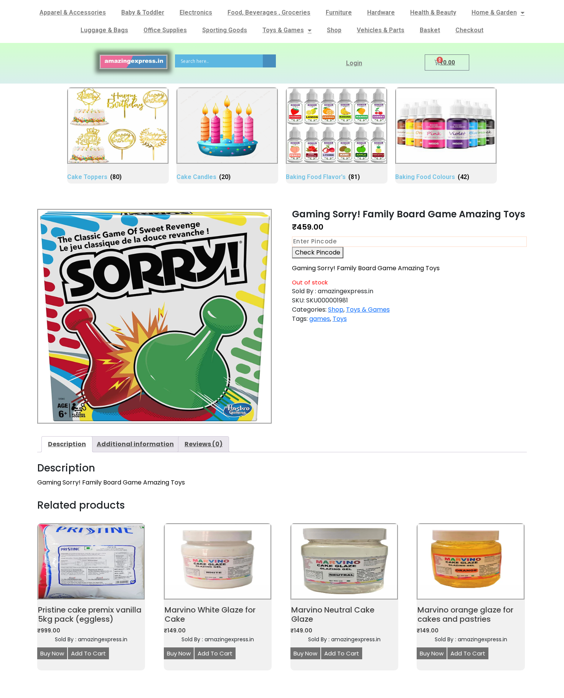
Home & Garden (494, 12)
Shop (334, 30)
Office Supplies (165, 30)
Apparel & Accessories (73, 12)
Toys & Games (283, 30)
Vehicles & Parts (380, 30)
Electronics (196, 12)
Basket (430, 30)
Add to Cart (88, 653)
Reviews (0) (204, 444)
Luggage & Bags (104, 30)
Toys (340, 318)
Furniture (339, 12)
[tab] (66, 444)
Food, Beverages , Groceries (269, 12)
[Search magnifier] (269, 60)
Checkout (469, 30)
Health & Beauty (433, 12)
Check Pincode (317, 252)
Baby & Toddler (142, 12)
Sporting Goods (224, 30)
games (319, 318)
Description (67, 444)
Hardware (381, 12)
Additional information (135, 444)
